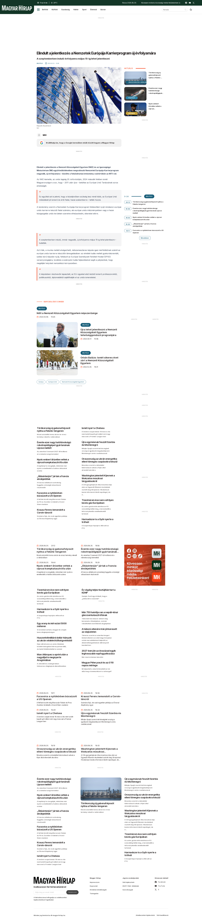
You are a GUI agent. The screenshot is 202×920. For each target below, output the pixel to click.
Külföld (55, 10)
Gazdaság (65, 10)
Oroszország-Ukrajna (137, 82)
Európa (41, 382)
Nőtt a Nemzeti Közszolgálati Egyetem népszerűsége (67, 313)
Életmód (93, 10)
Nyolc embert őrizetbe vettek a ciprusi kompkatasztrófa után (155, 109)
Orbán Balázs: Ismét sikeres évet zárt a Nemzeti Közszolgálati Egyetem (99, 360)
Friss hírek (43, 3)
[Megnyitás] (38, 9)
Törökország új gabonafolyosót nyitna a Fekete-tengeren (155, 76)
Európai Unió (52, 382)
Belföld (45, 10)
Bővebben (145, 238)
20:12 (128, 202)
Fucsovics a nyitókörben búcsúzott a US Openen (148, 231)
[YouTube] (190, 3)
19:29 (128, 224)
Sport (84, 10)
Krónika (131, 113)
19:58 (128, 209)
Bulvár (103, 10)
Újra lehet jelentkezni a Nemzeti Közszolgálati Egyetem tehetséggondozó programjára (99, 332)
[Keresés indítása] (185, 10)
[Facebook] (186, 3)
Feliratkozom (72, 892)
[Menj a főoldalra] (17, 7)
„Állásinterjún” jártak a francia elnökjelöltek (144, 225)
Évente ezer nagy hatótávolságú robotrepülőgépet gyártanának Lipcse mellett (156, 93)
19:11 (128, 231)
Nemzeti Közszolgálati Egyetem (73, 382)
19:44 (128, 218)
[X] (194, 3)
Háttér (75, 10)
